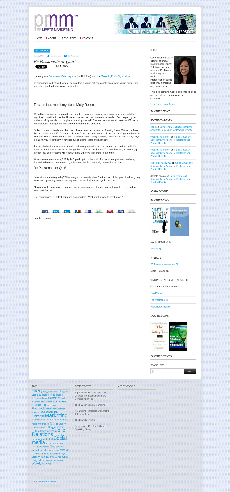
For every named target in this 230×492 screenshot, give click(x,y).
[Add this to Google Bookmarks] (77, 210)
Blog (40, 391)
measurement (54, 419)
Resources (69, 38)
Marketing (56, 415)
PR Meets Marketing (47, 481)
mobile (45, 424)
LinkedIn (38, 416)
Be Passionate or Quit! (54, 61)
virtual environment (49, 450)
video (62, 447)
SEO (50, 439)
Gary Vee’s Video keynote (62, 76)
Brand (35, 395)
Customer (54, 398)
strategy (36, 446)
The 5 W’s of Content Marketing (90, 405)
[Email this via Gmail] (110, 210)
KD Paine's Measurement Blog (165, 264)
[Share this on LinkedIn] (66, 210)
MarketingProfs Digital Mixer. (116, 76)
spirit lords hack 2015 (160, 163)
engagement (46, 402)
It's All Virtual (156, 293)
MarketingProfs (38, 420)
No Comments (73, 56)
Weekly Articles (41, 463)
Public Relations (48, 432)
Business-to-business (50, 394)
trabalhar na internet (160, 137)
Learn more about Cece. (162, 104)
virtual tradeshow (47, 460)
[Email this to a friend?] (120, 210)
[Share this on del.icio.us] (88, 210)
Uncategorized (42, 50)
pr (52, 423)
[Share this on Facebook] (45, 210)
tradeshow (44, 447)
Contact (87, 38)
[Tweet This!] (56, 210)
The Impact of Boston (85, 420)
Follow (64, 66)
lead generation (49, 412)
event (55, 401)
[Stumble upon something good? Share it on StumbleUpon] (99, 210)
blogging (64, 391)
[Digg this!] (131, 210)
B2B (34, 391)
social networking (54, 443)
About (52, 38)
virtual (35, 450)
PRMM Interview (41, 430)
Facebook (38, 408)
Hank (153, 127)
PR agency (60, 424)
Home (39, 38)
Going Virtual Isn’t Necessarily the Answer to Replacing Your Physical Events (170, 140)
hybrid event (51, 409)
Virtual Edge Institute (160, 307)
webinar (60, 460)
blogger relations (50, 391)
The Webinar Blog (159, 300)
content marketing (39, 398)
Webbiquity (155, 248)
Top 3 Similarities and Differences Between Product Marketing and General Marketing (91, 395)
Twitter (54, 446)
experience (51, 405)
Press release (39, 427)
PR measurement (55, 427)
